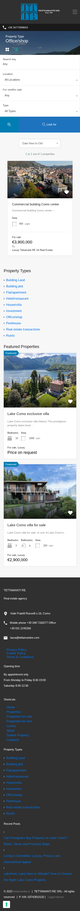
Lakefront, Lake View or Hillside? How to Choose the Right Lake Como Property (38, 877)
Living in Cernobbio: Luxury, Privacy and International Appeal (32, 859)
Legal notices (56, 896)
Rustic (10, 335)
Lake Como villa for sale (26, 525)
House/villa (14, 304)
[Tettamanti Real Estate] (40, 19)
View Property (40, 190)
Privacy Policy (17, 649)
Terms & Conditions (20, 657)
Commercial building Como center (35, 204)
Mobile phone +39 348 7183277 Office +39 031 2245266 (33, 625)
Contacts (13, 739)
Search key (9, 59)
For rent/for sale (12, 89)
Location (8, 73)
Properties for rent (19, 721)
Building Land (15, 280)
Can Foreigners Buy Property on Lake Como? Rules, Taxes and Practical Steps (35, 841)
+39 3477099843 (18, 27)
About (11, 730)
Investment (14, 311)
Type (6, 105)
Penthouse (13, 323)
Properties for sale (19, 716)
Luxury (11, 725)
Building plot (14, 286)
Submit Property (18, 735)
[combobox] (40, 80)
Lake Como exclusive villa (28, 414)
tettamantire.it (21, 891)
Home (11, 707)
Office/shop (14, 317)
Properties (14, 711)
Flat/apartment (16, 292)
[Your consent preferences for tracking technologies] (6, 904)
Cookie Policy (16, 653)
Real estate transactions (23, 329)
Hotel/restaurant (17, 298)
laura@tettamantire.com (24, 637)
